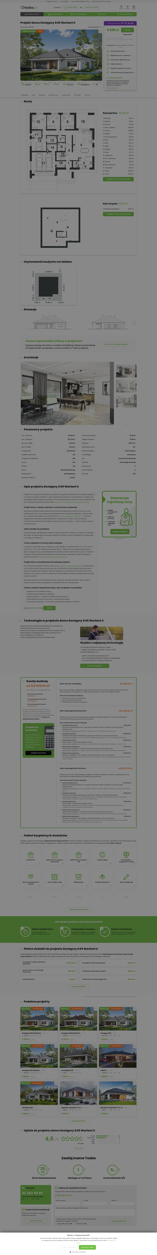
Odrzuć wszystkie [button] (69, 1247)
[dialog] (78, 627)
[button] (78, 1252)
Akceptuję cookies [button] (87, 1247)
